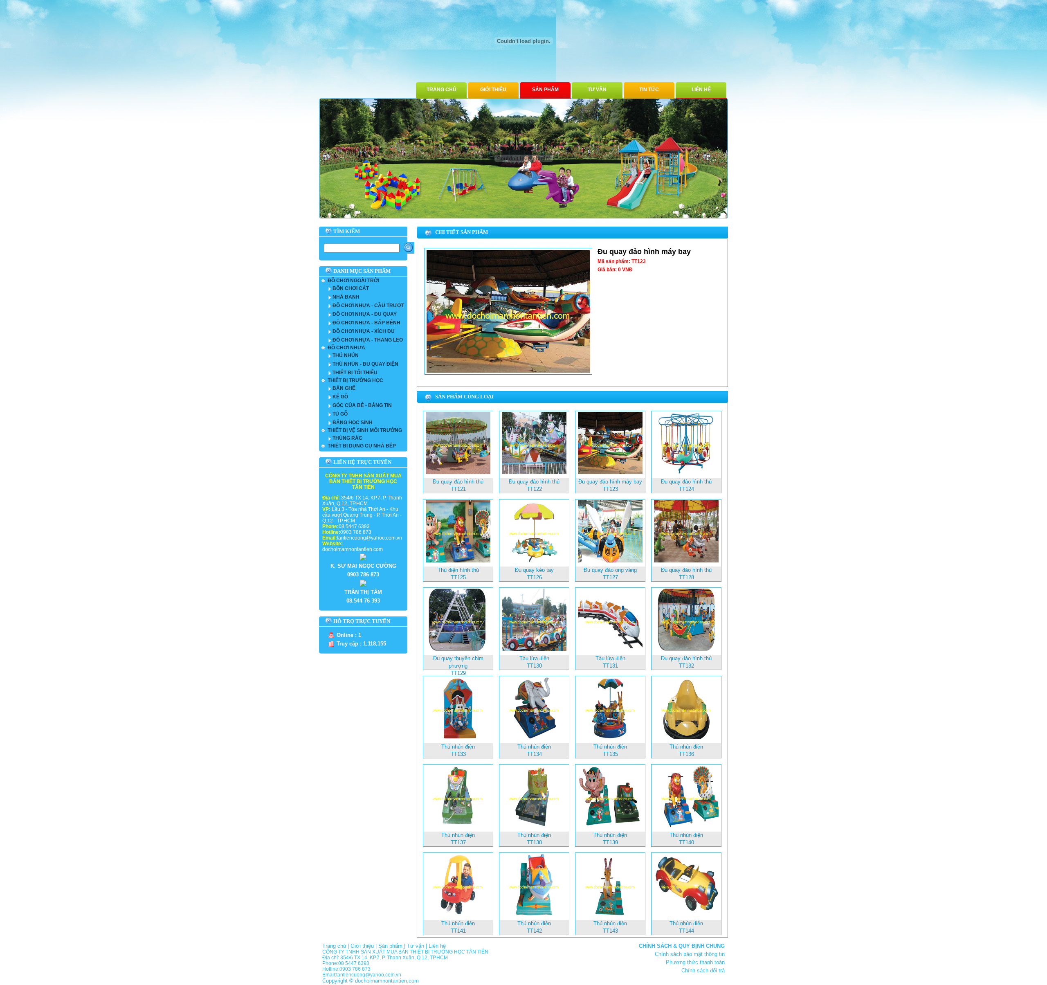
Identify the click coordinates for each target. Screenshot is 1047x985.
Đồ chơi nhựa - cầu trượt (368, 305)
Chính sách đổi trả (703, 970)
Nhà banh (346, 297)
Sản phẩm (545, 89)
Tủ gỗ (340, 414)
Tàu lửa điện (534, 658)
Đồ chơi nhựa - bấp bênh (366, 323)
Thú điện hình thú (458, 570)
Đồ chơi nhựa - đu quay (365, 314)
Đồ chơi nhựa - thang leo (368, 340)
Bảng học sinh (353, 422)
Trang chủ (441, 89)
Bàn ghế (344, 388)
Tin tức (649, 89)
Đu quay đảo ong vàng (610, 570)
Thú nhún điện (458, 747)
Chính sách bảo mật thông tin (690, 954)
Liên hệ (701, 89)
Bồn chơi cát (351, 288)
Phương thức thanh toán (695, 962)
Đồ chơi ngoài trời (353, 280)
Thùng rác (347, 438)
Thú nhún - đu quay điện (365, 364)
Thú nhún (346, 355)
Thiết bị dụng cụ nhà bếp (362, 446)
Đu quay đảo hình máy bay (610, 482)
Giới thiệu (493, 89)
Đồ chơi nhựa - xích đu (364, 331)
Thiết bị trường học (355, 380)
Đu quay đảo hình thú (458, 482)
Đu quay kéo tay (534, 570)
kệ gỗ (340, 397)
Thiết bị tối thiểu (355, 373)
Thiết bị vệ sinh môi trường (365, 430)
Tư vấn (597, 89)
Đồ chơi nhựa (346, 348)
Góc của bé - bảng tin (362, 405)
